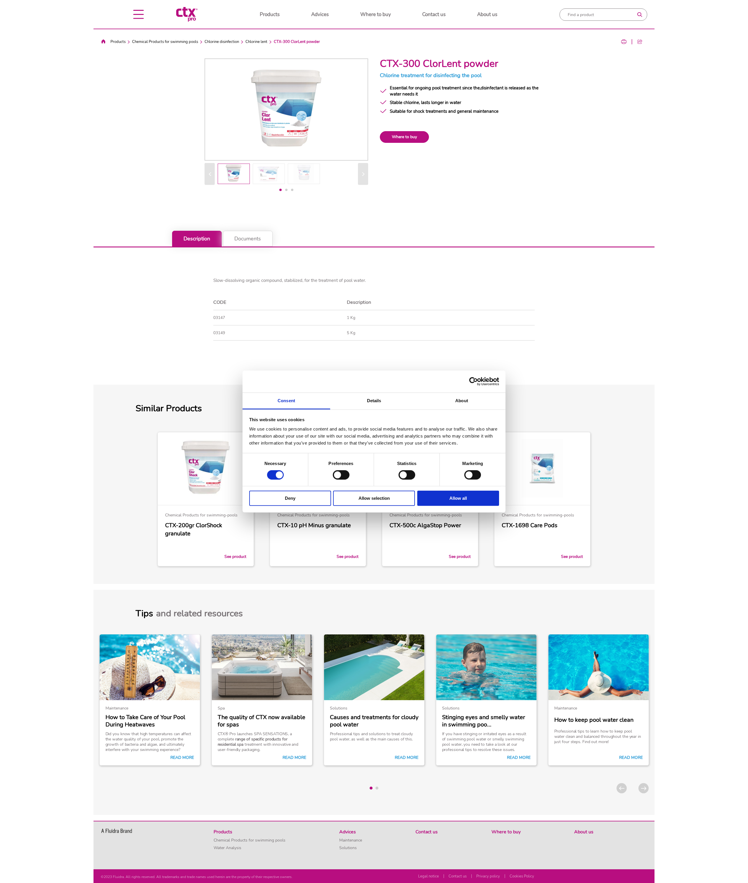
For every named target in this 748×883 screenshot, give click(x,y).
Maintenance (350, 840)
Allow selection (374, 498)
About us (487, 14)
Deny (290, 498)
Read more (182, 757)
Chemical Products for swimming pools (165, 41)
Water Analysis (227, 848)
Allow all (458, 498)
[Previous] (210, 174)
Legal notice (428, 876)
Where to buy (375, 14)
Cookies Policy (522, 876)
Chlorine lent (256, 41)
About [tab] (461, 400)
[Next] (363, 174)
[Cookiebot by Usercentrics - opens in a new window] (473, 381)
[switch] (341, 475)
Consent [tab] (286, 400)
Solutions (348, 848)
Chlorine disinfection (222, 41)
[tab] (280, 190)
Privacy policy (488, 876)
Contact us (434, 14)
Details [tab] (374, 400)
